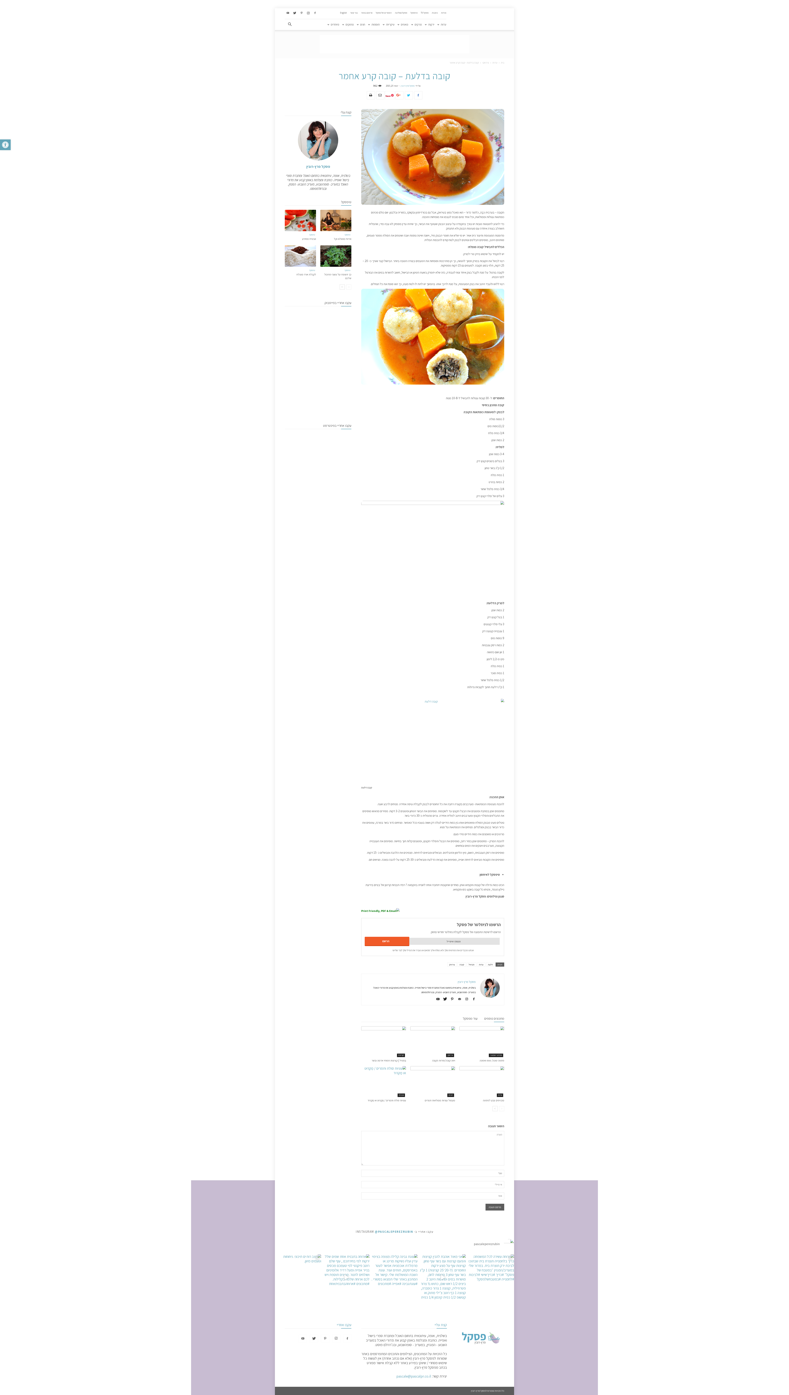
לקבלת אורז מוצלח (306, 274)
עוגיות (401, 1095)
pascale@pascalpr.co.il (413, 1376)
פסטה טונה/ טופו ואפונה (492, 1060)
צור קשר (354, 12)
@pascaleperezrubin (394, 1232)
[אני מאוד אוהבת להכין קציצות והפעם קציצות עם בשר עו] (443, 1277)
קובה (461, 964)
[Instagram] (308, 13)
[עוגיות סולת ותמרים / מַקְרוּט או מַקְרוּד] (383, 1081)
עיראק (452, 964)
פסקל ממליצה (401, 12)
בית (502, 62)
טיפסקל (414, 12)
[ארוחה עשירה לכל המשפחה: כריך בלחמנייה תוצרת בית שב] (491, 1277)
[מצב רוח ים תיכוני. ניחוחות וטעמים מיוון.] (298, 1277)
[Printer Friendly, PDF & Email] (380, 911)
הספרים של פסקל (384, 12)
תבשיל (471, 964)
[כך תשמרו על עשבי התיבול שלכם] (336, 256)
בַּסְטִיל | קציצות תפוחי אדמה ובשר (389, 1060)
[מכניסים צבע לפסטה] (481, 1081)
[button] (5, 144)
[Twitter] (295, 13)
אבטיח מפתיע (309, 239)
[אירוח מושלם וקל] (336, 220)
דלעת (490, 964)
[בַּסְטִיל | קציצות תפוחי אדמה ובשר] (383, 1041)
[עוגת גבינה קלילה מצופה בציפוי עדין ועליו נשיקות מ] (394, 1277)
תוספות (375, 24)
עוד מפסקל (470, 1018)
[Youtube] (288, 13)
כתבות (435, 12)
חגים (362, 24)
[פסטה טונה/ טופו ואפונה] (481, 1041)
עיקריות (390, 24)
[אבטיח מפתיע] (300, 220)
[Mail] (457, 999)
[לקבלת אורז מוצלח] (300, 256)
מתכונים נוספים (494, 1018)
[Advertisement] (394, 44)
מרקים (418, 24)
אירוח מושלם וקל (342, 239)
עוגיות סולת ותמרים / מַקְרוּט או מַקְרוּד (387, 1100)
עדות (443, 24)
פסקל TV (425, 12)
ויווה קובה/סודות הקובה (443, 1060)
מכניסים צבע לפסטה (493, 1100)
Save (388, 95)
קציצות (401, 1055)
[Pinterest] (301, 13)
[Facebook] (315, 13)
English (343, 12)
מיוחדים (335, 24)
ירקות (431, 24)
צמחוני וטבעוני (496, 1055)
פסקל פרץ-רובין (408, 85)
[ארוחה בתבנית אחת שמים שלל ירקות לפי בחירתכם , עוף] (346, 1277)
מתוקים (350, 24)
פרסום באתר (367, 12)
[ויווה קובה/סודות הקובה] (432, 1041)
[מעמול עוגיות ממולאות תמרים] (432, 1081)
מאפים (404, 24)
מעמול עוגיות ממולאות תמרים (440, 1100)
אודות (443, 12)
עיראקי (485, 62)
